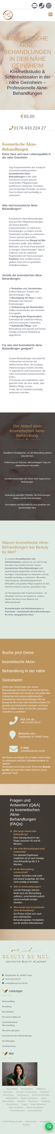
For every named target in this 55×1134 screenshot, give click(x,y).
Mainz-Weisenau (38, 1104)
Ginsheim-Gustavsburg (26, 1092)
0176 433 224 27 (41, 5)
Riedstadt (45, 1101)
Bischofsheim (27, 1089)
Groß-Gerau (8, 1095)
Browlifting (6, 1006)
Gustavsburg (23, 1095)
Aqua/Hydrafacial (9, 1022)
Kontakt (26, 1124)
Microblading (8, 1012)
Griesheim (44, 1092)
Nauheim (21, 1101)
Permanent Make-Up (11, 1017)
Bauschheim (12, 1089)
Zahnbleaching (8, 1046)
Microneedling (8, 1025)
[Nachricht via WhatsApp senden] (49, 1126)
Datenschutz (31, 1121)
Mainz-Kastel (8, 1101)
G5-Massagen (8, 1041)
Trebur (24, 1104)
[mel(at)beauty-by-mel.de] (34, 5)
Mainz (44, 1098)
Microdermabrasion (10, 1030)
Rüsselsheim (12, 1104)
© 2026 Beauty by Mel (12, 1121)
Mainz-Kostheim (16, 1107)
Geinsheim (8, 1092)
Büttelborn (41, 1089)
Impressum (45, 1121)
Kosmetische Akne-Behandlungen (17, 1036)
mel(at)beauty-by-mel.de (33, 751)
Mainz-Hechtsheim (35, 1107)
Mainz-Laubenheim (29, 1098)
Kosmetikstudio (35, 1110)
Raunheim (33, 1101)
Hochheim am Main (40, 1095)
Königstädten (11, 1098)
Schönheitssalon (17, 1110)
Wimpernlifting (8, 1001)
